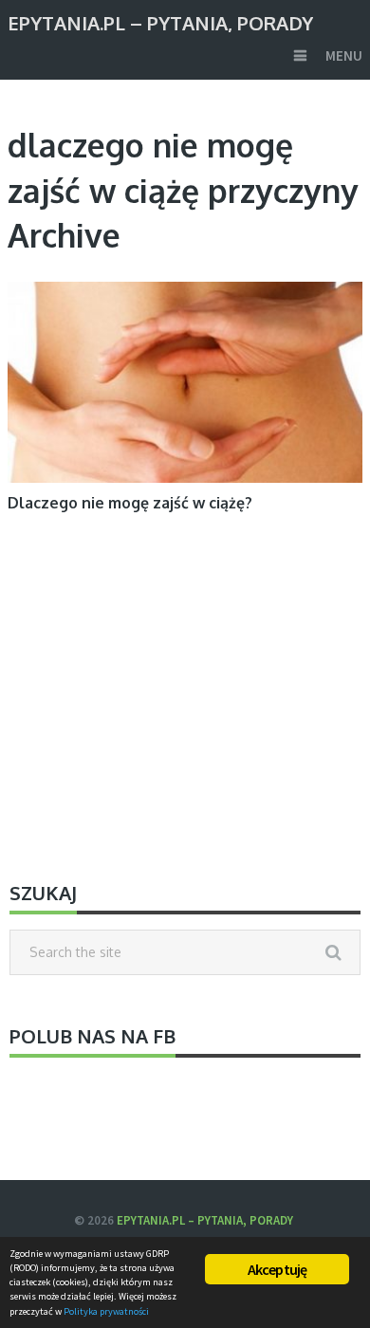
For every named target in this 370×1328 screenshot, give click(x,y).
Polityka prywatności (106, 1311)
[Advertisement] (185, 699)
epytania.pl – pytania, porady (160, 21)
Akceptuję (277, 1269)
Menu (343, 55)
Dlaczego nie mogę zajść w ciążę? (130, 502)
